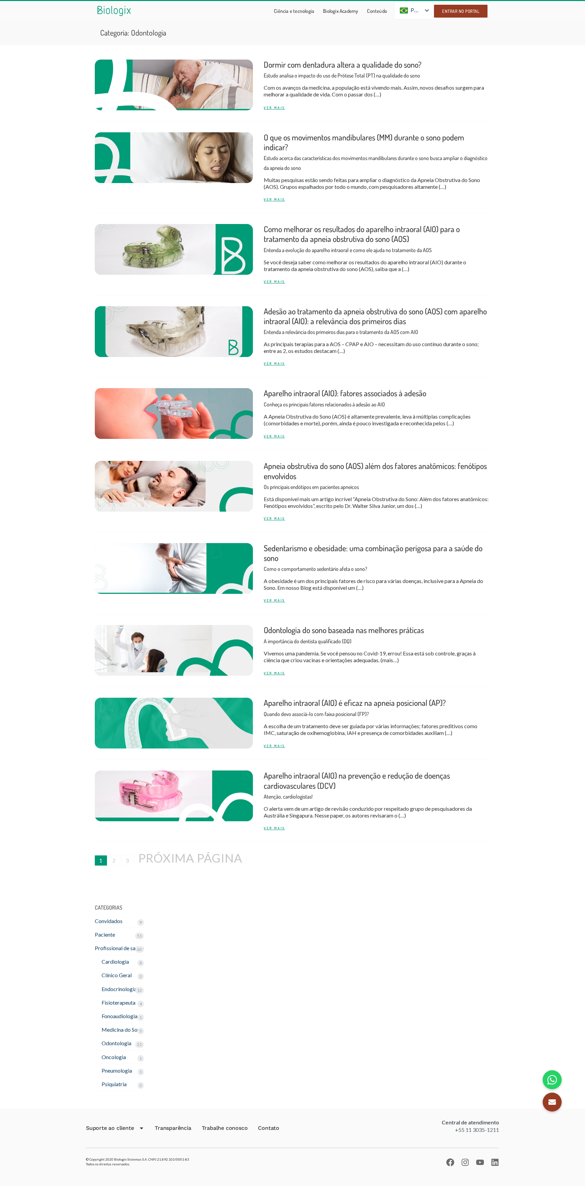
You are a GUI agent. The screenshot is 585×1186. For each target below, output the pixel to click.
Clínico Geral (117, 975)
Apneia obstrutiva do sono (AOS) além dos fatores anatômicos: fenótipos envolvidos (375, 475)
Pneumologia (117, 1070)
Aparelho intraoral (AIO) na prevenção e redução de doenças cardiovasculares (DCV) (357, 785)
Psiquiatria (114, 1084)
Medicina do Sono (122, 1029)
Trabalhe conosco (225, 1128)
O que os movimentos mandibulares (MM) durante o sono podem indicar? (376, 152)
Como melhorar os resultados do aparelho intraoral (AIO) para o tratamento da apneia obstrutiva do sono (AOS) (362, 238)
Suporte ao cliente (110, 1128)
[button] (552, 1102)
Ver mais (274, 107)
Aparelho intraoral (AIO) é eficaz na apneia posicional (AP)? (355, 707)
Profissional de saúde (119, 948)
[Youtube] (480, 1162)
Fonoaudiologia (119, 1016)
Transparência (173, 1128)
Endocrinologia (119, 989)
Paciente (105, 934)
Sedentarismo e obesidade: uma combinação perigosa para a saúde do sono (373, 557)
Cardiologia (115, 961)
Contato (268, 1128)
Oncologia (114, 1057)
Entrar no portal (460, 11)
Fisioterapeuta (118, 1002)
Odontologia (116, 1043)
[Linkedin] (495, 1162)
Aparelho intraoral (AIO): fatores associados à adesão (345, 397)
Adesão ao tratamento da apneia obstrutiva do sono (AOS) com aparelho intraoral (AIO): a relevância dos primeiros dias (375, 320)
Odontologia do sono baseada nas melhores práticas (344, 634)
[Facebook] (450, 1162)
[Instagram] (465, 1162)
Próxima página (190, 858)
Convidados (109, 921)
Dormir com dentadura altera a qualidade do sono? (342, 69)
